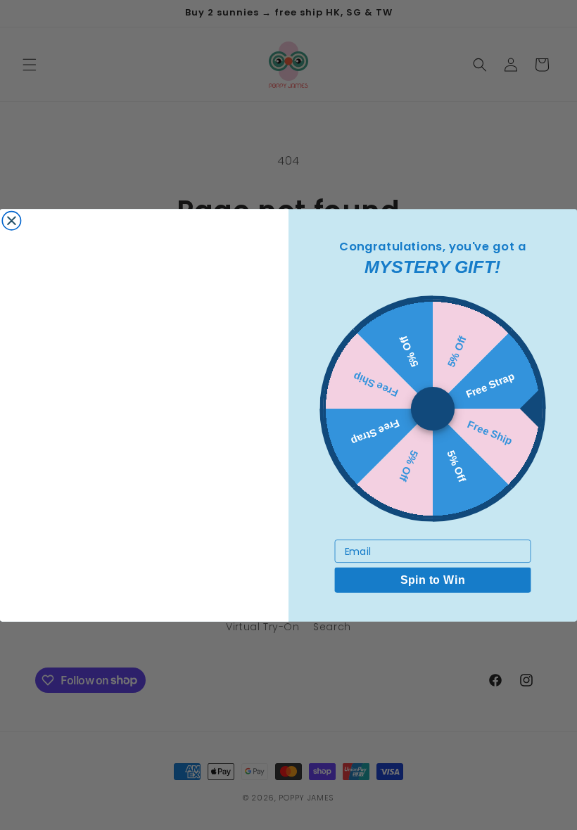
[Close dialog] (11, 220)
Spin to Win (432, 580)
